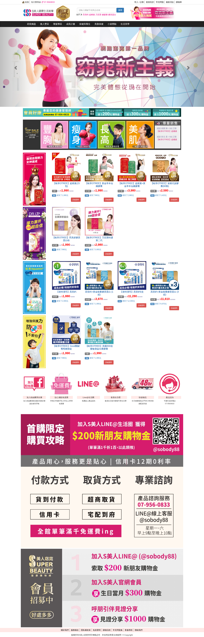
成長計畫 (70, 24)
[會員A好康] (102, 110)
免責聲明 (97, 630)
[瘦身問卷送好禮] (83, 134)
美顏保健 (99, 24)
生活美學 (125, 24)
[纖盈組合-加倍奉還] (164, 12)
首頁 (26, 2)
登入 (136, 2)
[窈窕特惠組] (141, 12)
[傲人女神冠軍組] (54, 134)
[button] (15, 67)
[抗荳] (140, 134)
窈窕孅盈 (31, 24)
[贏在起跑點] (111, 134)
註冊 (142, 2)
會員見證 (150, 2)
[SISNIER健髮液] (102, 67)
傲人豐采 (44, 24)
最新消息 (170, 2)
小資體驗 (112, 24)
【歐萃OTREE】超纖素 (167, 139)
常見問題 (160, 2)
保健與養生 (84, 24)
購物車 (179, 2)
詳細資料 (75, 200)
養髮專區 (57, 24)
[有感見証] (63, 12)
